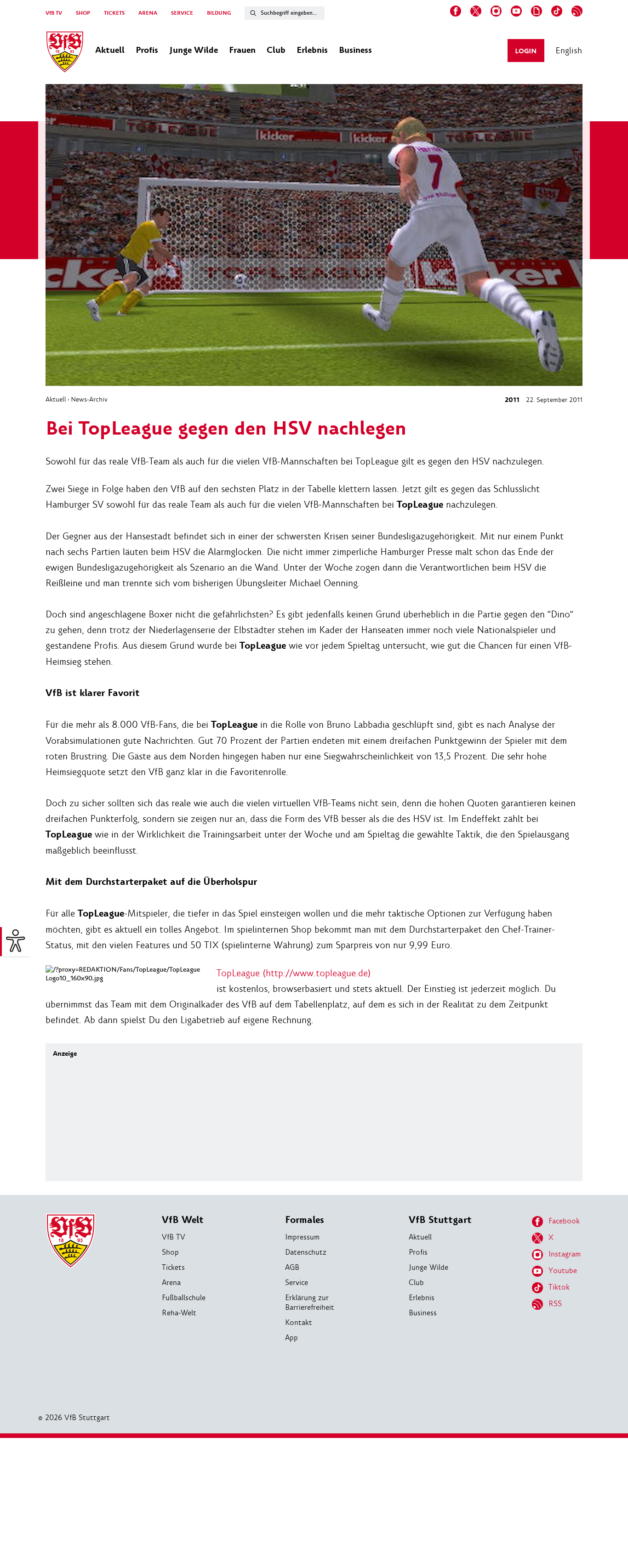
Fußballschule (184, 1297)
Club (416, 1282)
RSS (555, 1303)
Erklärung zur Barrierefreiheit (309, 1302)
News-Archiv (89, 399)
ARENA (147, 13)
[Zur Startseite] (65, 53)
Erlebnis (421, 1297)
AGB (292, 1267)
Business (423, 1313)
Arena (171, 1282)
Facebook (564, 1221)
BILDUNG (219, 13)
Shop (170, 1252)
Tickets (173, 1267)
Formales (304, 1220)
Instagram (564, 1254)
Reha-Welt (179, 1313)
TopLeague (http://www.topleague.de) (294, 973)
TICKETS (114, 13)
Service (296, 1282)
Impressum (302, 1237)
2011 (512, 400)
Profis (418, 1252)
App (291, 1337)
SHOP (83, 13)
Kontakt (298, 1322)
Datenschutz (305, 1252)
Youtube (562, 1270)
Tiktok (559, 1287)
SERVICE (182, 13)
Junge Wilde (428, 1267)
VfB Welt (183, 1220)
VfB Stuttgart (440, 1220)
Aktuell (56, 399)
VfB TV (54, 13)
